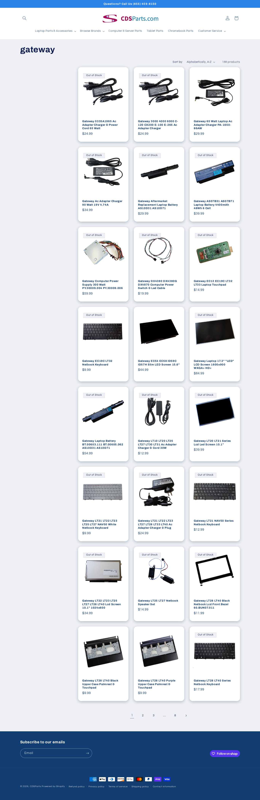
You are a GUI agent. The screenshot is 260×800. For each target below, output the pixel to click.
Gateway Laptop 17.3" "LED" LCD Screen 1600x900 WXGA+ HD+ (214, 365)
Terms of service (118, 787)
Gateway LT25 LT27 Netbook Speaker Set (158, 602)
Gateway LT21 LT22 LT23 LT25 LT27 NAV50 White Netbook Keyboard (99, 524)
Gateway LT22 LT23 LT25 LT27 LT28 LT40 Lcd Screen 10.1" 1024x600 (101, 604)
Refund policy (77, 787)
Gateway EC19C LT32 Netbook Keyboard (97, 363)
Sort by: (178, 61)
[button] (24, 18)
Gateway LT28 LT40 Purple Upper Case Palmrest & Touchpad (156, 684)
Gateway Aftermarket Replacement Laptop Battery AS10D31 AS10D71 (158, 205)
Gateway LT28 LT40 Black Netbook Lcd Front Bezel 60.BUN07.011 (212, 604)
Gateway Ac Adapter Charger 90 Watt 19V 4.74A (102, 203)
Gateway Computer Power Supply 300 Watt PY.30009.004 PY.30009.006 (102, 285)
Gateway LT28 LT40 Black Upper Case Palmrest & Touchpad (100, 684)
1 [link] (132, 715)
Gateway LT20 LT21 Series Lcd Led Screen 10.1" (212, 442)
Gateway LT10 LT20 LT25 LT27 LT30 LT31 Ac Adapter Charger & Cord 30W (157, 444)
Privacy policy (96, 787)
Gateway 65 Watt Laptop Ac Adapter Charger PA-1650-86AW (213, 125)
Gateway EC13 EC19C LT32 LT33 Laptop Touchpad (213, 283)
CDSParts (35, 786)
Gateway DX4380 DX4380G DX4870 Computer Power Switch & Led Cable (157, 285)
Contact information (164, 787)
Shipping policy (140, 787)
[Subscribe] (87, 753)
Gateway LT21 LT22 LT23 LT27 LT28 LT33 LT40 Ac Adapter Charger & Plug (155, 524)
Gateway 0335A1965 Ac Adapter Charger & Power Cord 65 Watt (100, 125)
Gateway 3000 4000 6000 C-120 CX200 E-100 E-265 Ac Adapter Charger (158, 125)
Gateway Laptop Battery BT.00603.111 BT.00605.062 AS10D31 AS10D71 (102, 444)
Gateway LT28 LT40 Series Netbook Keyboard (212, 682)
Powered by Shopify (53, 786)
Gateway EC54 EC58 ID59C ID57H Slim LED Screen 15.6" (159, 363)
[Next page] (186, 715)
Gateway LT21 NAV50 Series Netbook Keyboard (214, 522)
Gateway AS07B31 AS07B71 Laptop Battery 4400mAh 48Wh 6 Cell (214, 205)
